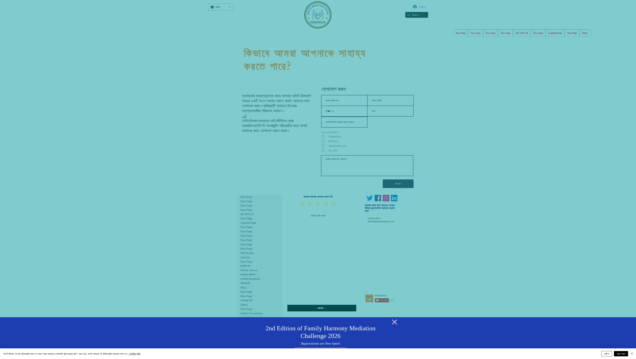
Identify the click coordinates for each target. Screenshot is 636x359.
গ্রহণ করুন (621, 353)
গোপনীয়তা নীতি (134, 353)
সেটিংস (606, 353)
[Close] (632, 353)
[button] (394, 322)
